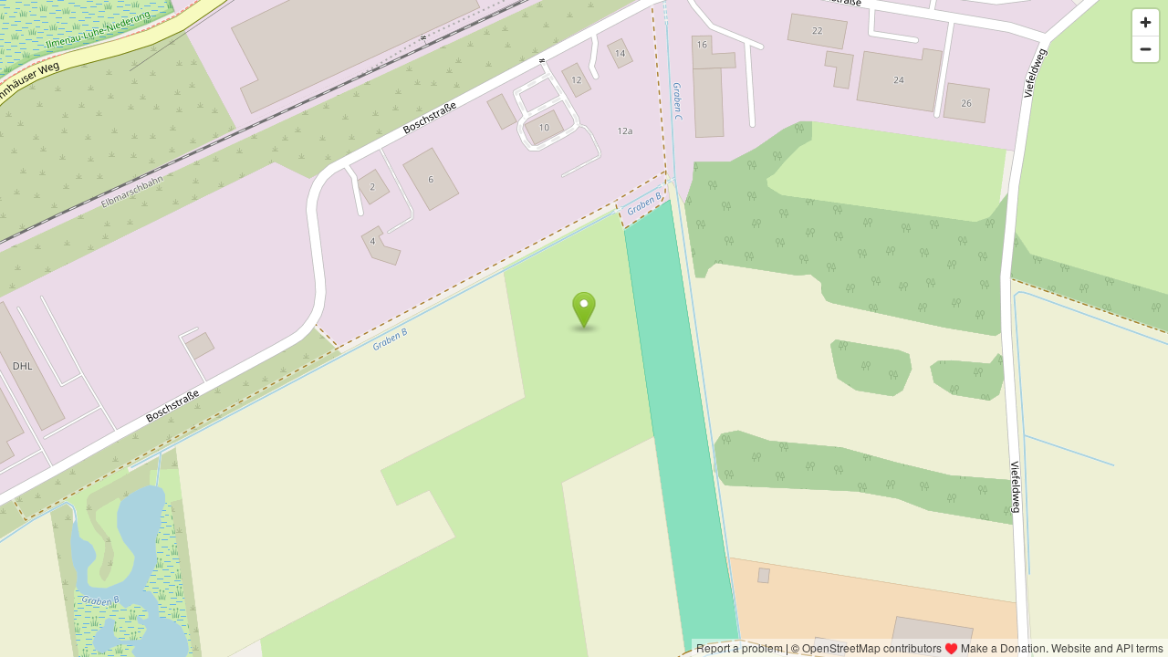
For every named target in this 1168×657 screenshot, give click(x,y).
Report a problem (739, 647)
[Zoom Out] (1145, 49)
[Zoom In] (1145, 22)
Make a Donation (1003, 647)
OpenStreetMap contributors (872, 647)
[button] (584, 310)
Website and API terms (1107, 647)
